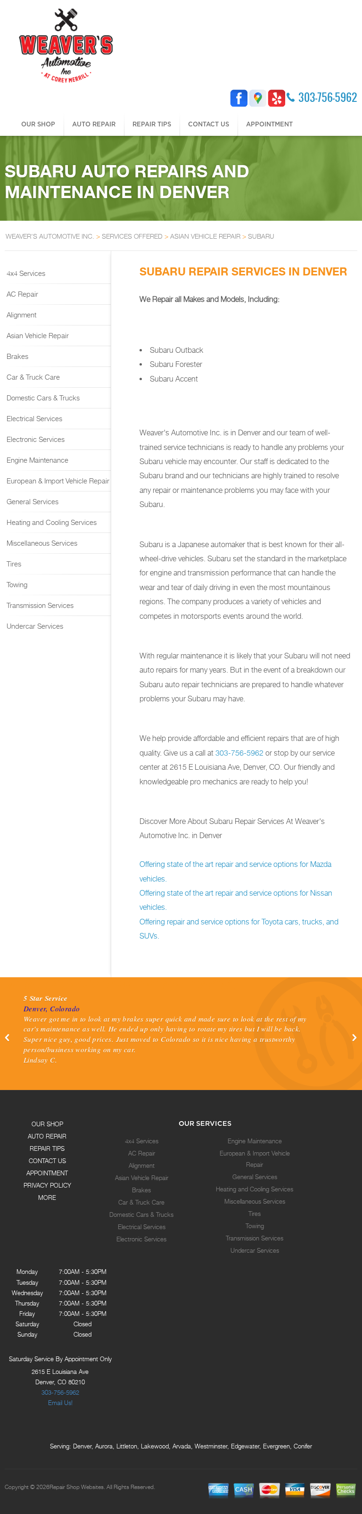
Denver (82, 1446)
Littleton (126, 1446)
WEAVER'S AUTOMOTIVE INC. (50, 236)
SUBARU (261, 236)
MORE (47, 1197)
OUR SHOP (38, 124)
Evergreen (276, 1446)
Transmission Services (39, 605)
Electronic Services (35, 439)
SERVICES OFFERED (132, 236)
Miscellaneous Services (41, 543)
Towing (16, 584)
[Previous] (7, 1037)
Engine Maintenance (36, 460)
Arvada (182, 1446)
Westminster (211, 1446)
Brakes (16, 356)
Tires (13, 563)
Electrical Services (33, 418)
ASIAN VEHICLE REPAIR (205, 236)
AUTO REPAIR (93, 124)
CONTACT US (208, 124)
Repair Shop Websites (76, 1487)
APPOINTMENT (269, 124)
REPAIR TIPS (151, 124)
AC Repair (21, 294)
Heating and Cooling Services (51, 522)
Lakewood (155, 1446)
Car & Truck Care (32, 377)
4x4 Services (25, 273)
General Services (31, 501)
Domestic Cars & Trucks (42, 397)
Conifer (303, 1446)
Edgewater (245, 1446)
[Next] (354, 1037)
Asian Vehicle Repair (37, 335)
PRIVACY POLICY (47, 1185)
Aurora (104, 1446)
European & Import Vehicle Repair (57, 480)
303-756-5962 (327, 97)
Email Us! (60, 1402)
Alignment (20, 314)
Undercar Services (34, 626)
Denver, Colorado (52, 1008)
